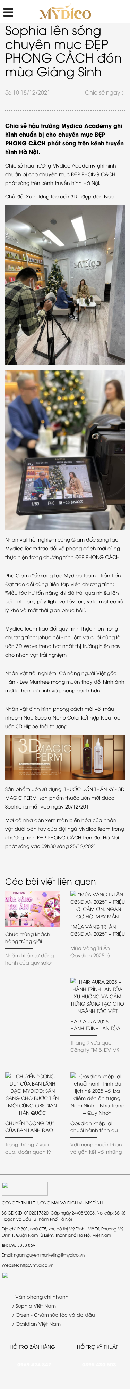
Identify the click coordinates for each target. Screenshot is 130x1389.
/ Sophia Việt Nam (33, 1305)
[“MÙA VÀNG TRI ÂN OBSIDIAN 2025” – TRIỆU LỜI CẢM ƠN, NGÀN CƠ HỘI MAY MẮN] (97, 905)
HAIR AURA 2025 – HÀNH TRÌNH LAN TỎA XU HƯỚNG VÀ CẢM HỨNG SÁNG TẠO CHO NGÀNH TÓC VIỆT (96, 1025)
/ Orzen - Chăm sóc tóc (40, 1314)
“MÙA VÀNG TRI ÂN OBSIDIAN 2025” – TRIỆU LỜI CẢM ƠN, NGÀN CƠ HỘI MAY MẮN (97, 930)
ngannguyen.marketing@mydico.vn (49, 1255)
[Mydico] (65, 11)
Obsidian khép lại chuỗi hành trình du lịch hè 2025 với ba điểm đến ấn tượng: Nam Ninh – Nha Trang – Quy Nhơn (97, 1127)
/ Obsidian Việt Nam (36, 1323)
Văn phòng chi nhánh (41, 1296)
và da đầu (82, 1314)
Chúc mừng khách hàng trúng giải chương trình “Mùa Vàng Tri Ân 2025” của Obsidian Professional (31, 937)
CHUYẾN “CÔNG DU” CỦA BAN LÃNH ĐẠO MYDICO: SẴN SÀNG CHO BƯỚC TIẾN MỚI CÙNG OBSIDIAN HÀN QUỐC (30, 1127)
